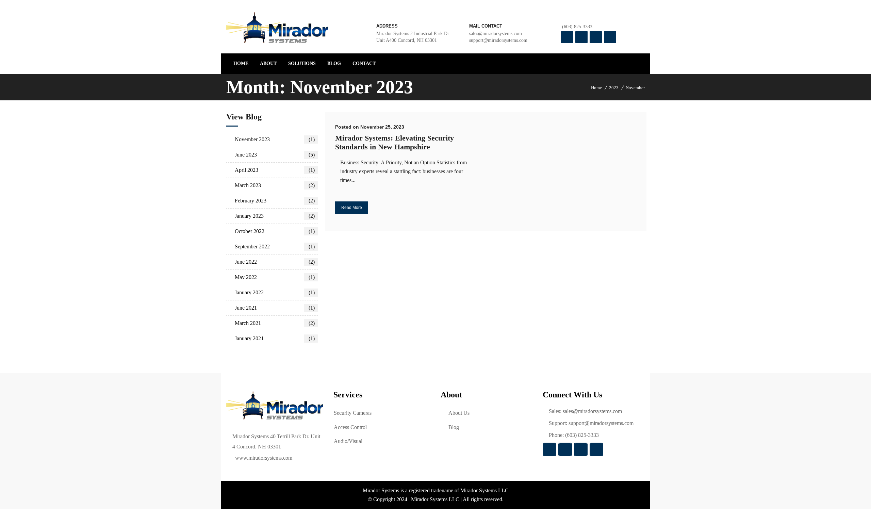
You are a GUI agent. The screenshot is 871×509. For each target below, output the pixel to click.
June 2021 (275, 308)
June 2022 (275, 262)
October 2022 (275, 231)
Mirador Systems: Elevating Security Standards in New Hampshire (394, 142)
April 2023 (275, 170)
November (635, 87)
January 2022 (275, 292)
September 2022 (275, 246)
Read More (351, 207)
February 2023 (275, 200)
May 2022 (275, 277)
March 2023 (275, 185)
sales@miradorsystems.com (592, 411)
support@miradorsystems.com (498, 40)
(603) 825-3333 (577, 26)
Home (596, 87)
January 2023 (275, 216)
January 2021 (275, 338)
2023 (614, 87)
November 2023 (275, 139)
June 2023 (275, 155)
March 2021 (275, 323)
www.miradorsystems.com (263, 458)
